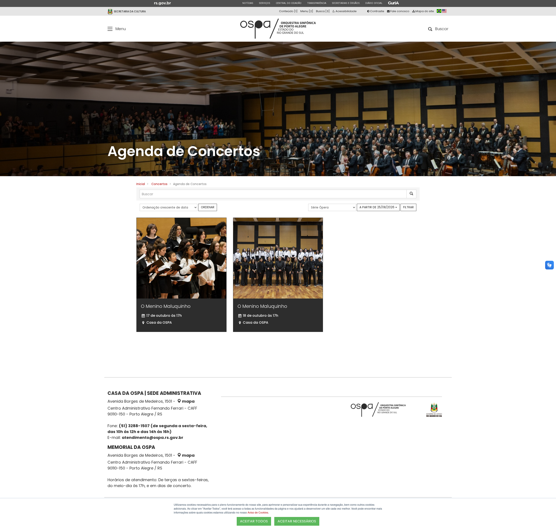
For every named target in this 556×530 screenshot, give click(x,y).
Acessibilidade (346, 11)
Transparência (316, 3)
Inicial (140, 184)
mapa (188, 401)
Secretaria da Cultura (130, 11)
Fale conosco (399, 11)
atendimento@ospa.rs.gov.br (152, 437)
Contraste (376, 11)
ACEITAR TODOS (254, 521)
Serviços (264, 3)
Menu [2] (306, 11)
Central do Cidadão (288, 3)
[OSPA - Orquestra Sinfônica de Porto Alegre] (278, 29)
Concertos (159, 184)
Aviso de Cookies (258, 512)
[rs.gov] (162, 3)
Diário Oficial (373, 3)
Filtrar (408, 207)
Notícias (247, 3)
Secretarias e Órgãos (346, 3)
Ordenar (207, 207)
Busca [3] (323, 11)
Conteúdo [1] (288, 11)
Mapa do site (424, 11)
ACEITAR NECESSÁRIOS (297, 521)
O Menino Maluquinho (165, 306)
